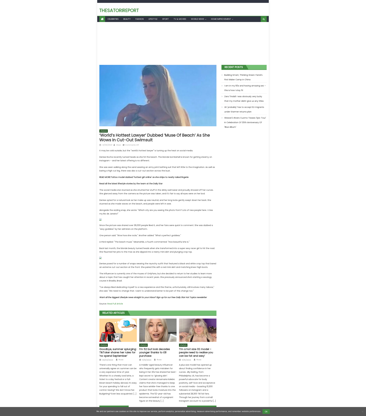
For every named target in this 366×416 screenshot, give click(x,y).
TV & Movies (180, 19)
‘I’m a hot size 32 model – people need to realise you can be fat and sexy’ (196, 352)
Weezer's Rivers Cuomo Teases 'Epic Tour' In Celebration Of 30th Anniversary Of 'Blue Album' (245, 122)
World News (197, 19)
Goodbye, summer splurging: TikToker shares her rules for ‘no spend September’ (118, 352)
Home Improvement (221, 19)
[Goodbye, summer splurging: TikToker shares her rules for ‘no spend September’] (118, 330)
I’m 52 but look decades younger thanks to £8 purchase (154, 352)
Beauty (127, 19)
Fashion (140, 19)
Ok (266, 411)
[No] (362, 411)
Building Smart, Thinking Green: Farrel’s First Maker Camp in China (243, 77)
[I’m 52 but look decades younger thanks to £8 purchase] (158, 330)
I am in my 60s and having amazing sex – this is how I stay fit (245, 88)
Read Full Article (115, 303)
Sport (165, 19)
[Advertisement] (183, 43)
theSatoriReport (119, 10)
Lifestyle (153, 19)
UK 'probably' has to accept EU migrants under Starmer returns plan (244, 109)
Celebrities (113, 19)
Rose (118, 145)
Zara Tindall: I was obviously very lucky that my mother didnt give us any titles (244, 98)
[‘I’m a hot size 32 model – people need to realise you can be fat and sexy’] (197, 330)
